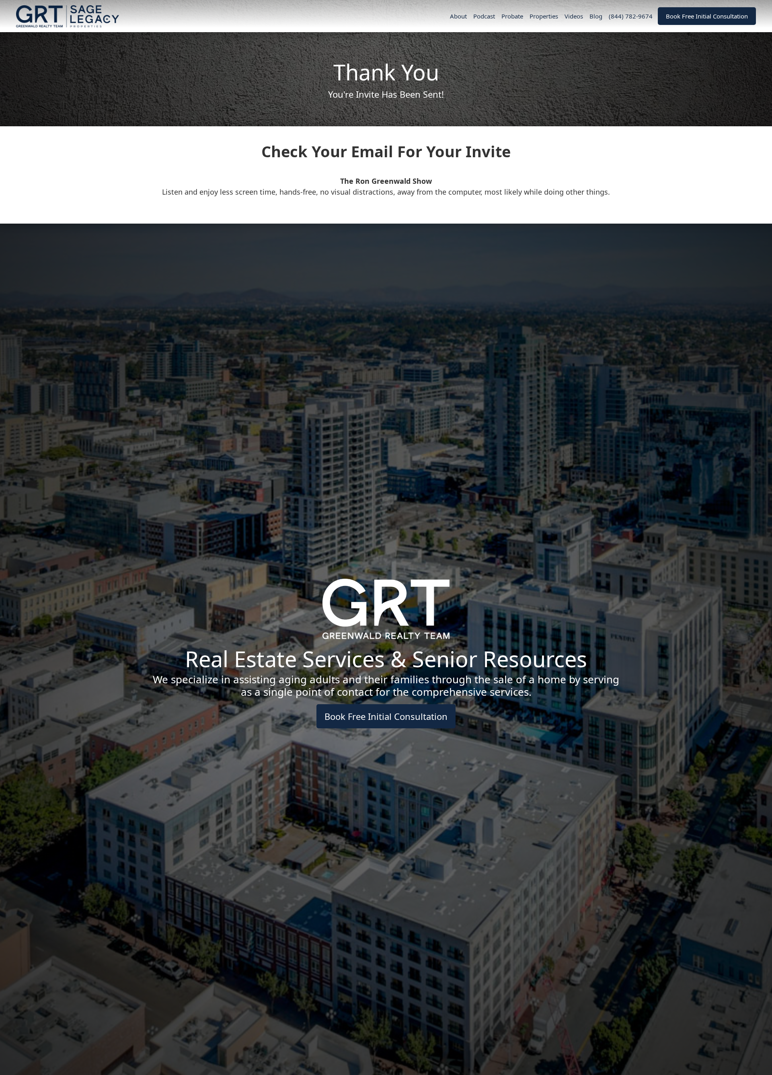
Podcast (484, 16)
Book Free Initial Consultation (707, 16)
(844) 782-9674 (631, 16)
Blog (595, 16)
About (458, 16)
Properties (544, 16)
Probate (512, 16)
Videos (574, 16)
